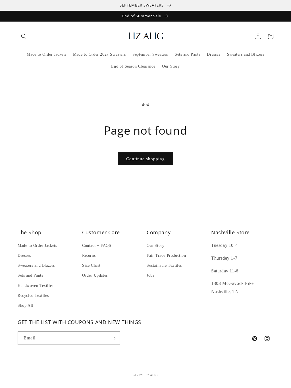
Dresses (24, 255)
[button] (24, 36)
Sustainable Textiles (164, 265)
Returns (88, 255)
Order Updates (95, 275)
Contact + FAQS (96, 245)
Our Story (155, 245)
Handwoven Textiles (35, 285)
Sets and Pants (30, 275)
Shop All (25, 305)
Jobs (150, 275)
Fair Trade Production (166, 255)
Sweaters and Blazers (36, 265)
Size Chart (91, 265)
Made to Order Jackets (37, 245)
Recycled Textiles (33, 295)
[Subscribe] (113, 338)
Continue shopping (145, 159)
